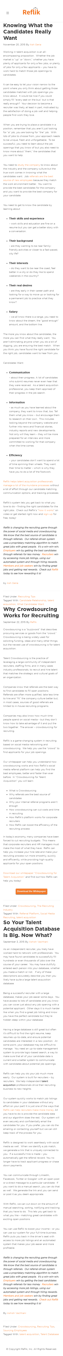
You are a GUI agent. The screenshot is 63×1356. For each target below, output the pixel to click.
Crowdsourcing (27, 905)
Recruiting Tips (26, 596)
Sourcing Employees (15, 1330)
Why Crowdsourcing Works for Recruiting (31, 612)
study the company (29, 164)
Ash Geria (12, 582)
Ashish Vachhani (16, 1313)
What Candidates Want (30, 604)
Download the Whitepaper (31, 891)
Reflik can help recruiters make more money (28, 1109)
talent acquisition (26, 917)
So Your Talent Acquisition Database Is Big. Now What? (31, 928)
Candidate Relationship (32, 600)
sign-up (48, 514)
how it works (46, 510)
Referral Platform (29, 913)
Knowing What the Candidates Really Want (28, 31)
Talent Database (49, 1334)
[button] (7, 12)
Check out (45, 1299)
